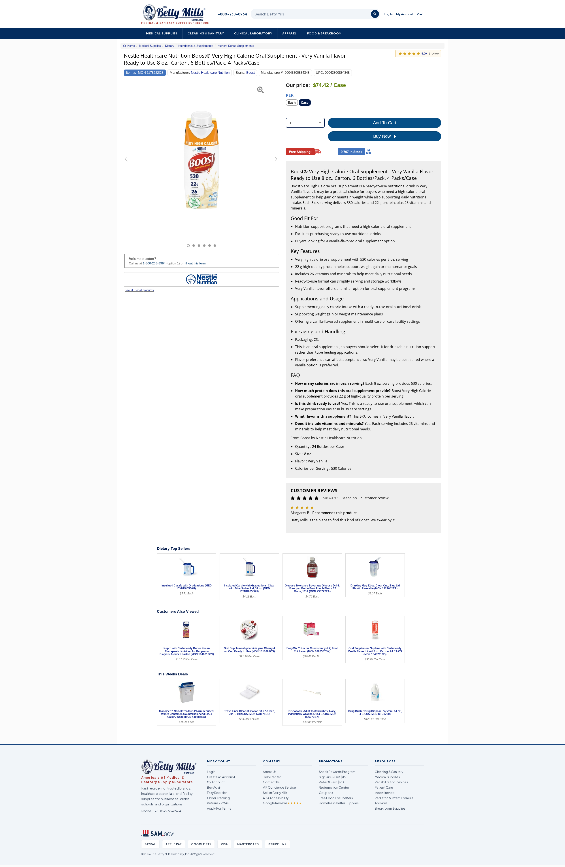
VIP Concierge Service (279, 787)
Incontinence (385, 793)
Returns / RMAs (218, 803)
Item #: (131, 72)
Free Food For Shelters (336, 798)
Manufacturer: (180, 72)
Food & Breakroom (324, 33)
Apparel (289, 33)
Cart (420, 14)
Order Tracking (218, 798)
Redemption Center (334, 787)
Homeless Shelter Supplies (339, 803)
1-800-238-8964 (231, 14)
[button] (129, 164)
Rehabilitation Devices (391, 782)
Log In (388, 14)
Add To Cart (384, 122)
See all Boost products (139, 290)
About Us (269, 772)
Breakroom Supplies (390, 808)
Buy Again (214, 787)
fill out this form (195, 263)
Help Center (272, 777)
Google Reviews (282, 803)
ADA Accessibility (276, 798)
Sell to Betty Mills (275, 793)
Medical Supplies (161, 33)
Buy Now (382, 136)
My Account (405, 14)
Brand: (240, 72)
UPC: (320, 72)
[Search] (375, 14)
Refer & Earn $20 (331, 782)
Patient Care (384, 787)
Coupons (326, 793)
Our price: (298, 85)
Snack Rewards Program (337, 772)
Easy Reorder (217, 793)
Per (290, 95)
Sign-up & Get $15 (332, 777)
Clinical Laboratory (253, 33)
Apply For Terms (219, 808)
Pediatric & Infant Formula (394, 798)
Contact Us (271, 782)
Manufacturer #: (272, 72)
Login (211, 772)
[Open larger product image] (201, 159)
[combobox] (305, 123)
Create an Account (221, 777)
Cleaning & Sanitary (206, 33)
